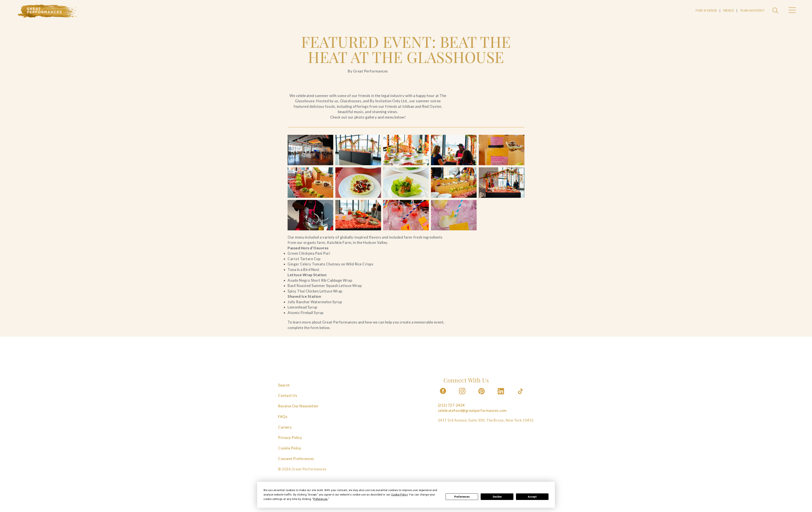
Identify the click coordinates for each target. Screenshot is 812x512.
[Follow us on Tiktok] (521, 395)
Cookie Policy (289, 448)
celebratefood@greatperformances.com (472, 410)
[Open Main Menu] (792, 11)
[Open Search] (776, 11)
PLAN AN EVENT (752, 10)
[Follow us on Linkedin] (501, 395)
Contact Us (287, 395)
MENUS (728, 10)
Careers (285, 427)
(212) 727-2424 (451, 405)
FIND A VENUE (706, 10)
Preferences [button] (320, 499)
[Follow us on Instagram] (462, 395)
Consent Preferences (296, 458)
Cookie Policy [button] (399, 494)
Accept (532, 496)
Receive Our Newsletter (298, 406)
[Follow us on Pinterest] (482, 395)
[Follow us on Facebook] (443, 395)
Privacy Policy (290, 437)
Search (283, 385)
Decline (497, 496)
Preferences (462, 496)
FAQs (282, 416)
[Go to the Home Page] (47, 11)
